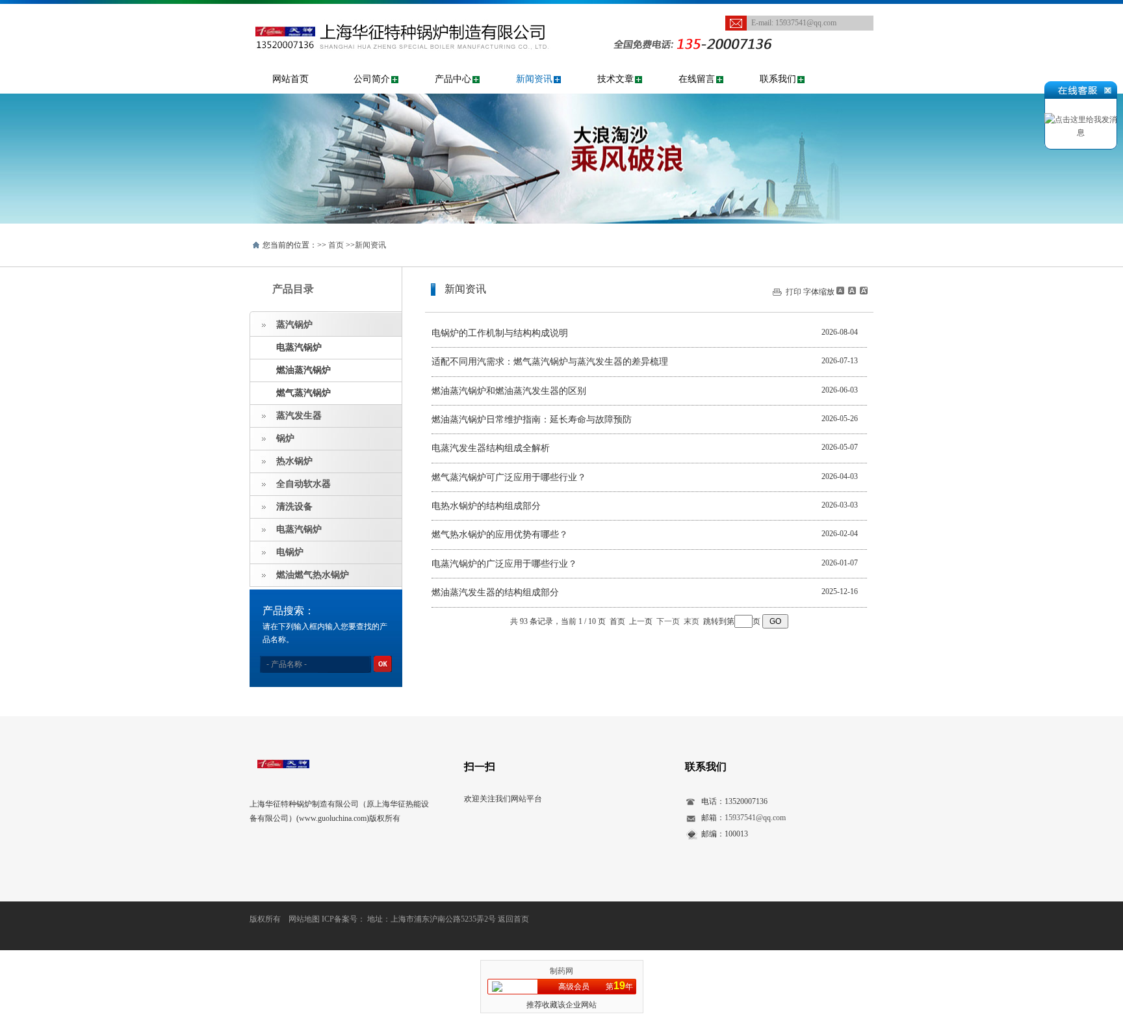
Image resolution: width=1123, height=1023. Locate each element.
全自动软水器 (303, 484)
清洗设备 (294, 507)
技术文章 (615, 79)
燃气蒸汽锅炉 (303, 393)
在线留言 (696, 79)
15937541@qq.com (805, 22)
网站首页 (290, 79)
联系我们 (778, 79)
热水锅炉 (294, 461)
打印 (793, 291)
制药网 (561, 971)
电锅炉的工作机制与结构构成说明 (500, 333)
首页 (336, 245)
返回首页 (513, 919)
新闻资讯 (534, 79)
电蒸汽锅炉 (299, 347)
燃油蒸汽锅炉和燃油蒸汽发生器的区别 (509, 391)
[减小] (840, 290)
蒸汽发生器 (299, 416)
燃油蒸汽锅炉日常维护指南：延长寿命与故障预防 (532, 419)
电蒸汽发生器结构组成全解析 (491, 448)
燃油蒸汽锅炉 (303, 370)
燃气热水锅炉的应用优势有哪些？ (500, 534)
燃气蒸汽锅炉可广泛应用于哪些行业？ (509, 477)
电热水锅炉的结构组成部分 (486, 506)
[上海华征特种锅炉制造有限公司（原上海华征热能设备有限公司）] (421, 10)
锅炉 (285, 438)
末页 (691, 621)
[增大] (862, 290)
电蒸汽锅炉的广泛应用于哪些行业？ (504, 564)
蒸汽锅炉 (294, 325)
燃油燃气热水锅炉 (312, 575)
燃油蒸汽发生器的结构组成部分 (495, 592)
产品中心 (453, 79)
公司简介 (372, 79)
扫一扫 (479, 766)
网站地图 (304, 919)
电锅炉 (289, 552)
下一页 (668, 621)
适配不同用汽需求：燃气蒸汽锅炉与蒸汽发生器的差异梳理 (550, 362)
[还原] (851, 290)
